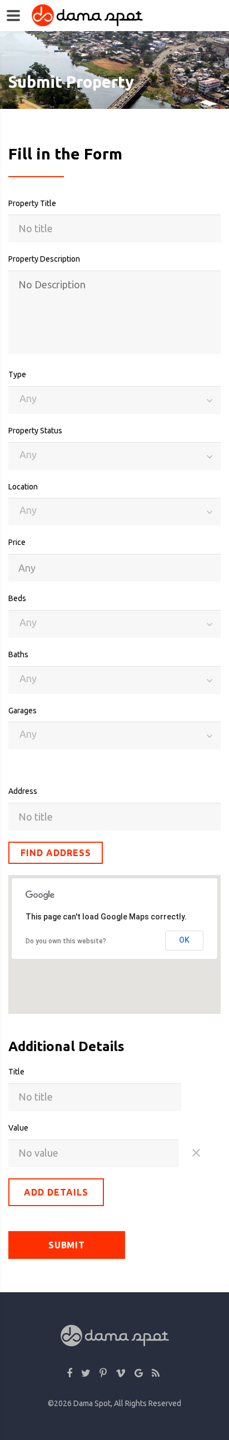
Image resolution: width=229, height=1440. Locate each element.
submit (67, 1245)
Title (16, 1071)
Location (23, 486)
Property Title (32, 203)
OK (184, 940)
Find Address (56, 853)
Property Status (35, 430)
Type (17, 374)
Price (17, 542)
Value (18, 1127)
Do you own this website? (66, 941)
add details (56, 1192)
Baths (18, 654)
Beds (17, 598)
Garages (22, 710)
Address (22, 791)
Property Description (44, 258)
